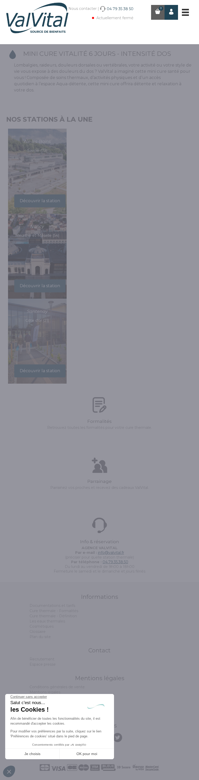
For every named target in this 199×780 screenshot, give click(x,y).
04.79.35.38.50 (115, 562)
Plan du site (40, 636)
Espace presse (43, 664)
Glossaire (38, 631)
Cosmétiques (42, 626)
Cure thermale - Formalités (54, 610)
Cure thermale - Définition (53, 616)
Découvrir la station (40, 200)
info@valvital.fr (111, 552)
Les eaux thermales (47, 621)
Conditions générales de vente (57, 687)
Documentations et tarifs (52, 605)
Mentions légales (45, 692)
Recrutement (42, 659)
